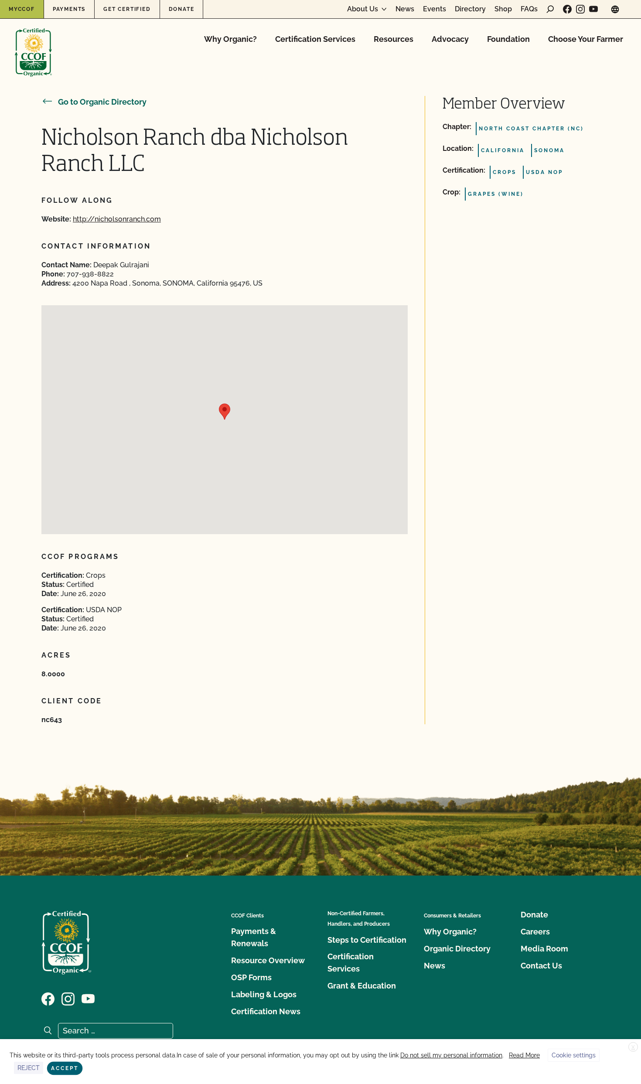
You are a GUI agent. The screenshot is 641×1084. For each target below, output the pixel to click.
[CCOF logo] (33, 43)
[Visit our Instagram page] (580, 9)
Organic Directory (457, 948)
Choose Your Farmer (585, 39)
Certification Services (315, 39)
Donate (181, 9)
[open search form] (550, 9)
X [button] (633, 1047)
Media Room (544, 948)
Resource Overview (268, 960)
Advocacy (450, 39)
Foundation (508, 39)
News (405, 9)
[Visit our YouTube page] (593, 9)
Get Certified (126, 9)
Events (434, 9)
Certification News (265, 1011)
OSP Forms (251, 977)
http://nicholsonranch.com (117, 219)
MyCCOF (22, 9)
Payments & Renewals (253, 937)
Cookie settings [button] (574, 1055)
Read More (524, 1055)
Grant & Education (361, 985)
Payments (69, 9)
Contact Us (541, 965)
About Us (362, 9)
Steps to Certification (366, 939)
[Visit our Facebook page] (567, 9)
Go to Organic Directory (102, 101)
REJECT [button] (28, 1067)
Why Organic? (230, 39)
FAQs (529, 9)
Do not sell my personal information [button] (451, 1055)
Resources (393, 39)
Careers (535, 931)
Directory (470, 9)
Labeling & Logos (264, 994)
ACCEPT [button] (64, 1068)
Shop (503, 9)
